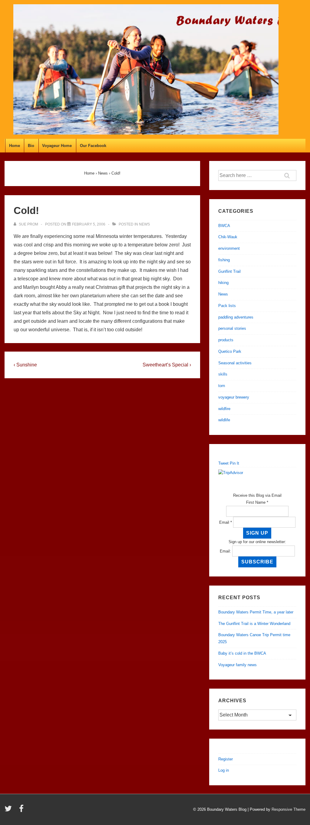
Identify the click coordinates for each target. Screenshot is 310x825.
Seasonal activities (235, 363)
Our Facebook (93, 145)
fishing (224, 260)
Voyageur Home (57, 145)
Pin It (234, 463)
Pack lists (227, 305)
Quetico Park (229, 351)
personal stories (232, 328)
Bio (31, 145)
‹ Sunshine (25, 364)
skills (222, 374)
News (144, 224)
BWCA (224, 225)
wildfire (224, 408)
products (225, 340)
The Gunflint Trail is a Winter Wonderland (254, 623)
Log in (223, 770)
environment (229, 248)
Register (225, 759)
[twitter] (10, 810)
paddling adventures (235, 317)
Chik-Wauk (227, 237)
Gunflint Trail (229, 271)
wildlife (224, 420)
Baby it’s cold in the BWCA (242, 653)
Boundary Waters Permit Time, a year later (255, 612)
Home (14, 145)
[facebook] (22, 810)
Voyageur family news (237, 665)
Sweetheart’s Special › (167, 364)
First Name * (257, 502)
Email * (225, 522)
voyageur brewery (233, 397)
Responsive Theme (288, 809)
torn (221, 385)
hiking (223, 282)
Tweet (223, 463)
